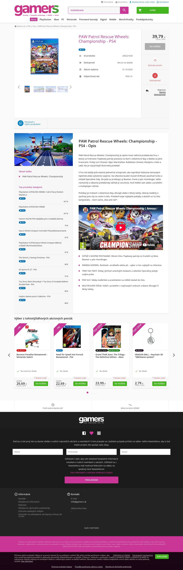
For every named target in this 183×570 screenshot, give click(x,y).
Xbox (56, 19)
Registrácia (122, 2)
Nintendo (72, 19)
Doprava (22, 505)
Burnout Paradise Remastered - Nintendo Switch (32, 355)
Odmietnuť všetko (121, 555)
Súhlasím (162, 556)
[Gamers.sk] (36, 10)
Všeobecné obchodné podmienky (34, 508)
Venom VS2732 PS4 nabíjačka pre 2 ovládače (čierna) (41, 218)
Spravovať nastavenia (142, 555)
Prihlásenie (108, 2)
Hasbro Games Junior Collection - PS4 (34, 296)
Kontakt (22, 498)
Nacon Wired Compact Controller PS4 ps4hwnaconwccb (42, 230)
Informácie (164, 2)
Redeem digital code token (143, 2)
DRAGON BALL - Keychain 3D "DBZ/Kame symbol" (149, 355)
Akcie (33, 19)
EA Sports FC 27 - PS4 (28, 269)
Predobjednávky (144, 19)
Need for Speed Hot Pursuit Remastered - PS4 (69, 355)
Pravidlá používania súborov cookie (89, 566)
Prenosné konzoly (88, 19)
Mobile (112, 19)
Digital (103, 19)
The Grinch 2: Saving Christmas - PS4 (34, 257)
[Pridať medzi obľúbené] (91, 432)
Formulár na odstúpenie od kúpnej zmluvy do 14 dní (40, 515)
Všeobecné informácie (28, 501)
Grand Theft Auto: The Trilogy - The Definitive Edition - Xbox (111, 355)
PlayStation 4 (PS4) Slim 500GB (32, 206)
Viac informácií (27, 561)
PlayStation (45, 19)
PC (62, 19)
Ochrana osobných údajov (30, 511)
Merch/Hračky (126, 19)
